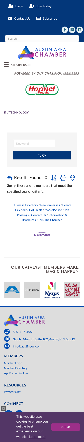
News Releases (50, 205)
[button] (9, 177)
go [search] (44, 155)
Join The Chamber (50, 220)
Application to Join (16, 373)
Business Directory (25, 205)
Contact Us (38, 215)
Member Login (13, 363)
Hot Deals (35, 210)
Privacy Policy (12, 391)
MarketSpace (53, 210)
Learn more (37, 437)
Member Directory (15, 368)
